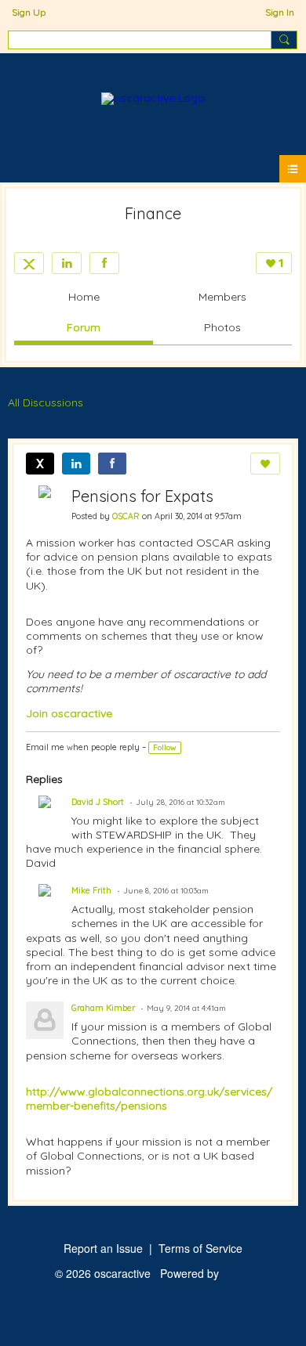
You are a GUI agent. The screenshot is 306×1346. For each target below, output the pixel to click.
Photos (222, 327)
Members (222, 297)
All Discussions (45, 402)
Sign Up (29, 12)
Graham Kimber (103, 1007)
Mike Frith (91, 890)
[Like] (265, 464)
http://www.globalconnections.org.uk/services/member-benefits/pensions (149, 1098)
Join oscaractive (69, 713)
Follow (165, 747)
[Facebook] (104, 263)
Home (84, 297)
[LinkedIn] (67, 263)
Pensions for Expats (142, 496)
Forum (83, 327)
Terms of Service (200, 1248)
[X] (29, 263)
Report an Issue (103, 1248)
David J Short (97, 801)
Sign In (279, 12)
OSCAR (126, 516)
